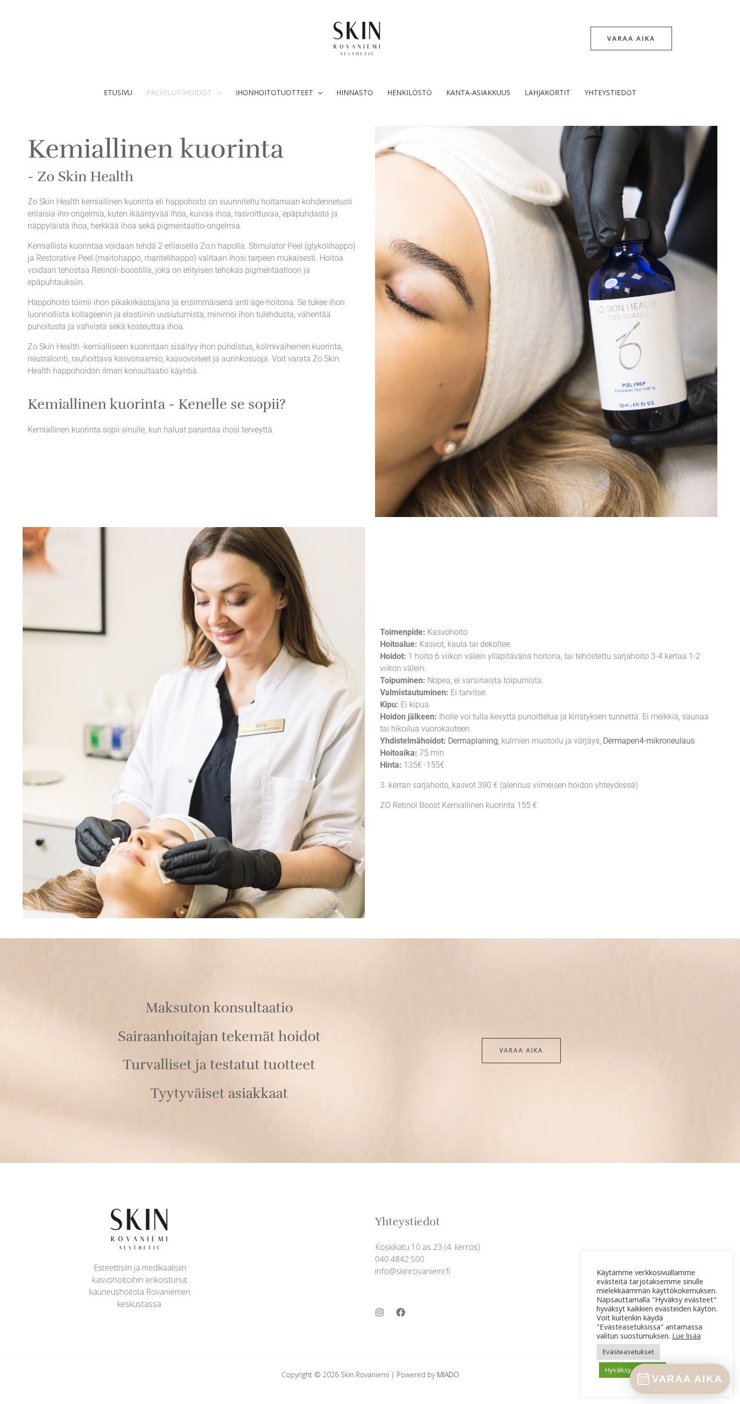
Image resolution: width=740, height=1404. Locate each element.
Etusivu (118, 92)
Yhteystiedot (610, 92)
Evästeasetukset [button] (628, 1351)
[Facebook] (400, 1312)
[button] (631, 38)
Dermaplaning (473, 741)
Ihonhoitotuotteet (274, 92)
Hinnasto (354, 92)
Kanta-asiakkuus (478, 92)
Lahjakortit (547, 92)
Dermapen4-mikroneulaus (649, 741)
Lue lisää (686, 1336)
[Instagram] (379, 1312)
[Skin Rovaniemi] (357, 37)
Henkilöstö (409, 92)
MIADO (448, 1374)
